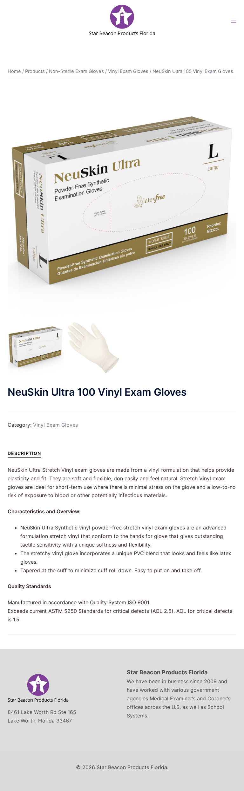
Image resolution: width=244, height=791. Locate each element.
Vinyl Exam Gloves (128, 71)
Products (35, 71)
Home (14, 71)
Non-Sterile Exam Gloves (76, 71)
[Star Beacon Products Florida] (122, 20)
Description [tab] (24, 453)
